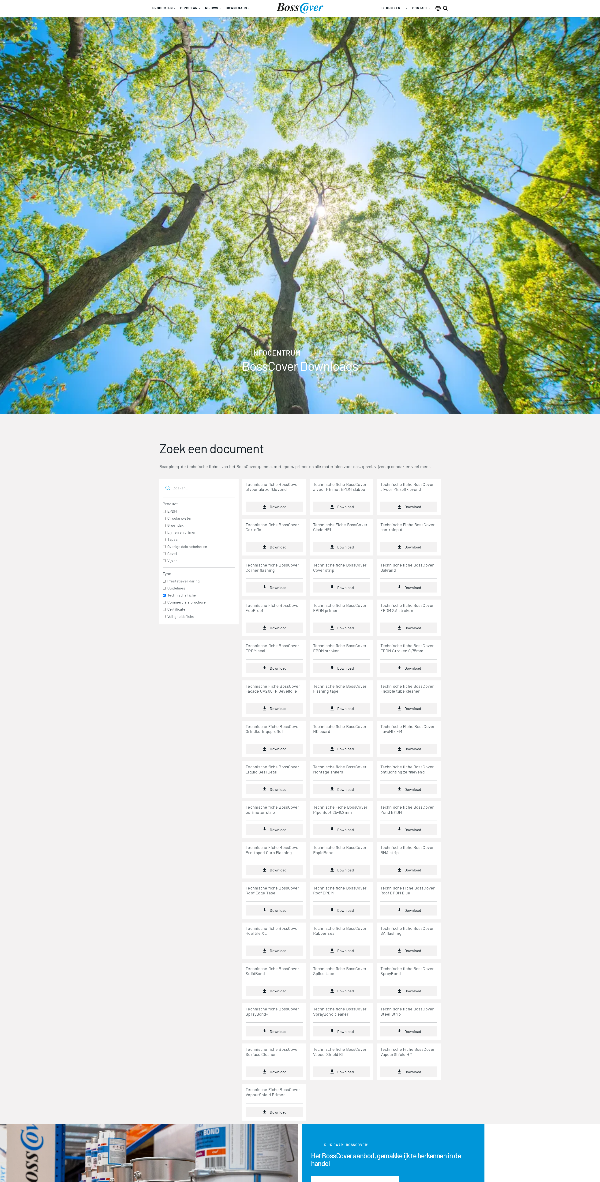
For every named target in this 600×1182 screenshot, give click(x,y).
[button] (164, 8)
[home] (300, 8)
